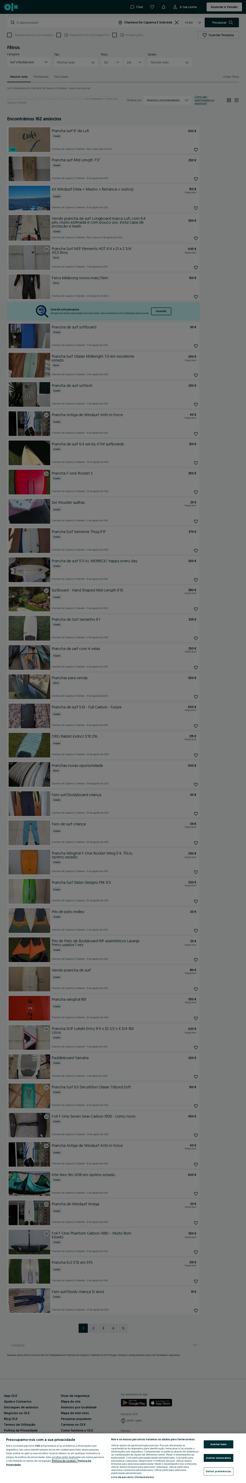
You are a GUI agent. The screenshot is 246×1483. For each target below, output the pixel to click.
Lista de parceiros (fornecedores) (132, 1477)
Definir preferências (218, 1471)
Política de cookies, (64, 1460)
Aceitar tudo (218, 1444)
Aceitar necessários (218, 1457)
